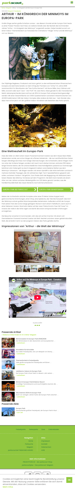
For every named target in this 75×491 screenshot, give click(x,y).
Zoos (43, 429)
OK (69, 480)
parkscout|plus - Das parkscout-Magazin (37, 465)
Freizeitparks (17, 11)
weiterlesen (21, 343)
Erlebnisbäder (54, 429)
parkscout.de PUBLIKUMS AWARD (20, 450)
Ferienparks (33, 429)
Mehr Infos (8, 487)
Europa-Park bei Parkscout (15, 189)
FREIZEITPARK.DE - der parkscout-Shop (37, 462)
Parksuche (29, 444)
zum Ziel (20, 412)
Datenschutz (46, 447)
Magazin (8, 8)
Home (3, 8)
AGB (43, 450)
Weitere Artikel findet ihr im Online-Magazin (19, 335)
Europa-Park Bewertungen (51, 189)
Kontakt (44, 444)
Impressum (45, 441)
